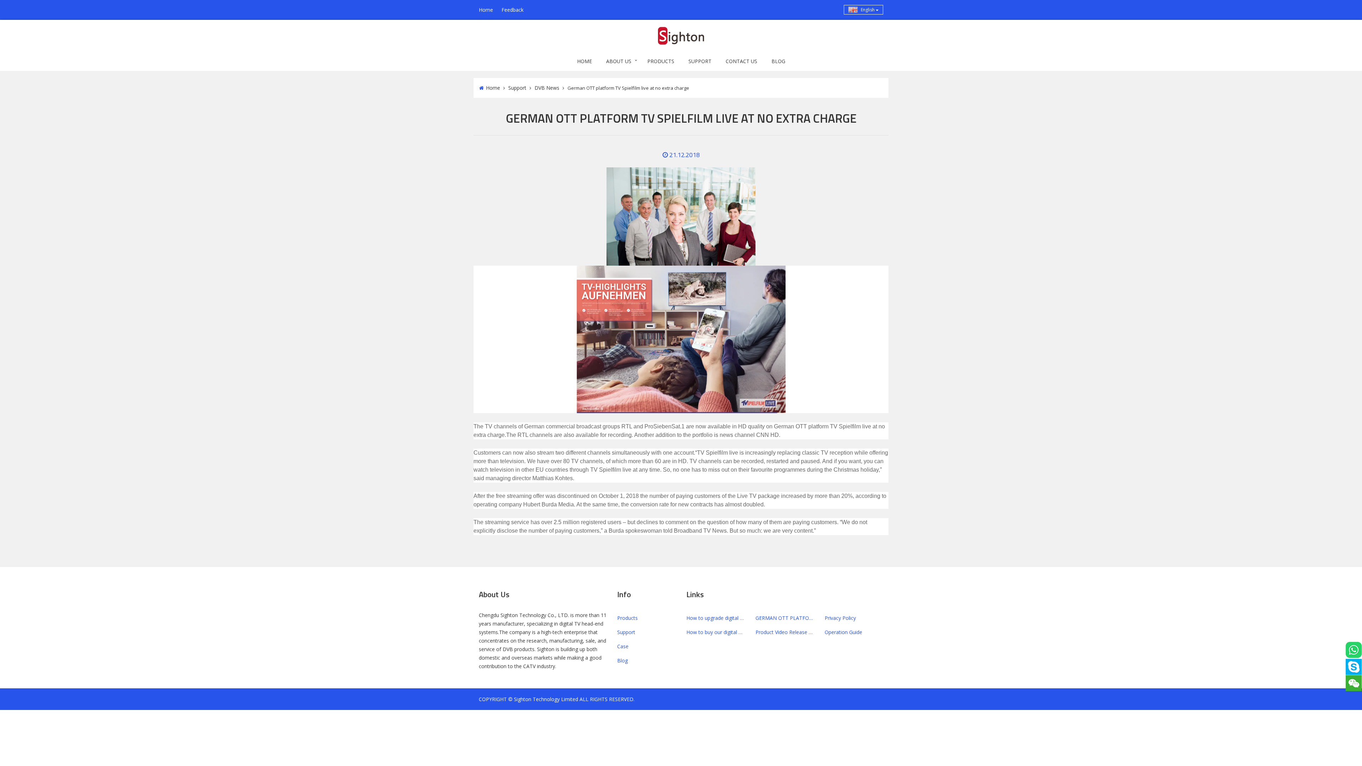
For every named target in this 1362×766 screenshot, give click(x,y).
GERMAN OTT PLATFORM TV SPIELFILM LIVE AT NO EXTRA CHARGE (784, 618)
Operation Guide (843, 632)
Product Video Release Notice (784, 632)
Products (660, 61)
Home (486, 9)
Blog (778, 61)
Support (700, 61)
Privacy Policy (840, 618)
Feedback (513, 9)
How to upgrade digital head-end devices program (715, 618)
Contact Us (741, 61)
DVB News (547, 87)
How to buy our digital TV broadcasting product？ (715, 632)
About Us (618, 61)
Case (623, 646)
